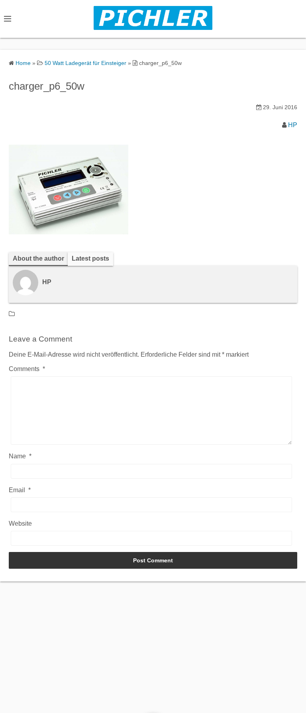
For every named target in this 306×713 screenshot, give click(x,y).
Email (20, 490)
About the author (38, 258)
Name (20, 456)
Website (20, 523)
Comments (27, 368)
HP (292, 125)
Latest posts (90, 258)
